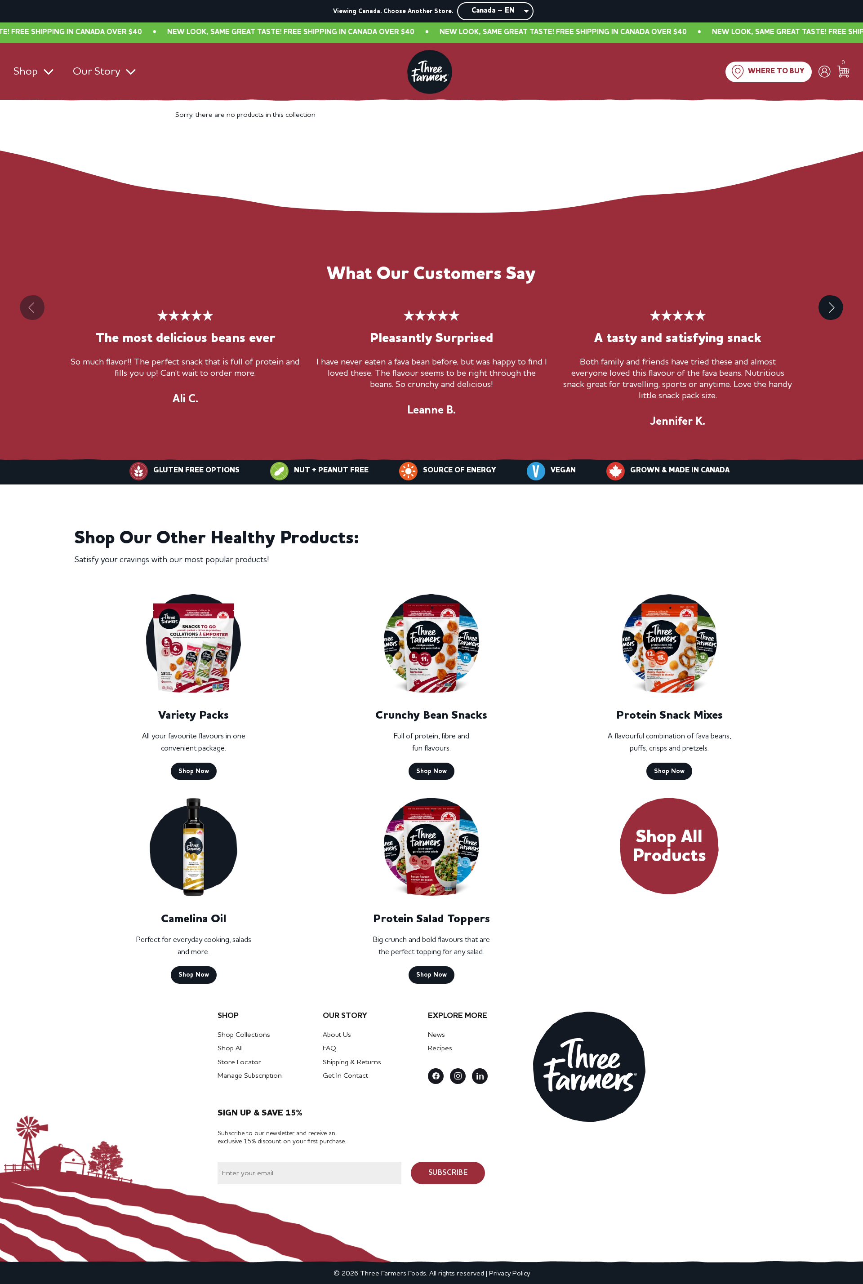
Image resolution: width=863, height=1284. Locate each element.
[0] (843, 72)
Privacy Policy (509, 1273)
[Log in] (825, 72)
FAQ (329, 1048)
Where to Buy (776, 71)
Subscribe (448, 1173)
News (436, 1035)
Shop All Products (669, 847)
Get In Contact (345, 1076)
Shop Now (193, 771)
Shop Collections (244, 1035)
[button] (831, 307)
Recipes (440, 1048)
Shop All (230, 1048)
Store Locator (239, 1062)
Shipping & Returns (352, 1062)
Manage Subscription (250, 1076)
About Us (337, 1035)
